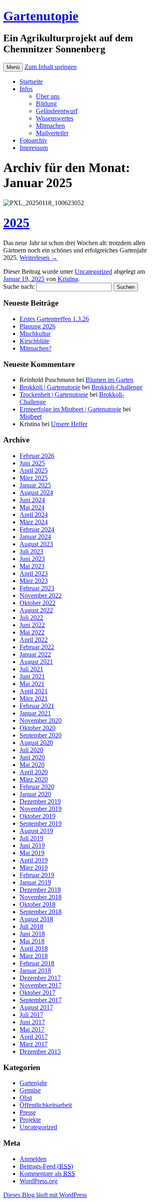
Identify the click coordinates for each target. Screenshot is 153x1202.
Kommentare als (47, 1173)
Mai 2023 (32, 566)
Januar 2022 (35, 654)
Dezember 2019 (40, 801)
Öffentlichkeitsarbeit (46, 1104)
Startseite (31, 81)
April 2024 (34, 514)
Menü (13, 67)
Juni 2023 (32, 558)
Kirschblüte (34, 340)
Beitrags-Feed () (46, 1166)
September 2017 (41, 999)
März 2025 (34, 477)
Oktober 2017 (37, 992)
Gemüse (30, 1090)
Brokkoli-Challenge (116, 387)
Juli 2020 (31, 749)
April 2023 (34, 573)
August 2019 (36, 830)
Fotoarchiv (33, 140)
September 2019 (41, 823)
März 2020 (34, 779)
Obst (26, 1097)
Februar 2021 (37, 705)
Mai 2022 (32, 632)
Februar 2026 (37, 455)
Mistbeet (31, 416)
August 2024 (36, 492)
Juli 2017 (31, 1014)
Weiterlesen (39, 257)
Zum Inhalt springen (50, 66)
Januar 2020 (35, 794)
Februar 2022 (37, 646)
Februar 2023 (37, 588)
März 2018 (34, 955)
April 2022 (34, 639)
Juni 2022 (32, 624)
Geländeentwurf (57, 110)
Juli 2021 (31, 669)
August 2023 (36, 544)
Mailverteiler (52, 133)
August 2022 (36, 610)
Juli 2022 (31, 617)
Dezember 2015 (40, 1051)
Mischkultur (35, 333)
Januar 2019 (35, 882)
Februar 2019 (37, 874)
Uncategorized (93, 271)
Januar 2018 (35, 970)
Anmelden (33, 1158)
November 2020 (41, 720)
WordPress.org (39, 1180)
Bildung (46, 103)
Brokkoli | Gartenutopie (50, 387)
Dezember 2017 (40, 977)
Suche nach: (19, 286)
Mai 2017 (32, 1029)
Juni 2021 (32, 676)
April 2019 (34, 860)
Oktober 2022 (37, 602)
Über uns (48, 96)
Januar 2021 (35, 713)
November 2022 (41, 595)
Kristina (68, 278)
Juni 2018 (32, 933)
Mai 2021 (32, 683)
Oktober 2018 (37, 904)
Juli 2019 (31, 838)
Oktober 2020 (37, 727)
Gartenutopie (40, 16)
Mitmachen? (35, 348)
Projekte (30, 1119)
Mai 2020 (32, 764)
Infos (26, 88)
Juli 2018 (31, 926)
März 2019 (34, 867)
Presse (28, 1112)
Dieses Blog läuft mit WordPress (45, 1194)
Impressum (34, 147)
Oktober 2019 (37, 816)
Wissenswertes (54, 118)
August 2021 (36, 661)
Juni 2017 (32, 1022)
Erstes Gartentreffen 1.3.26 (54, 318)
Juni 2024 (32, 499)
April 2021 (34, 691)
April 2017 (34, 1036)
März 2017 (34, 1044)
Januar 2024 (35, 536)
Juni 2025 (32, 463)
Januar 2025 (35, 485)
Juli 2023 (31, 551)
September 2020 (41, 735)
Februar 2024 (37, 529)
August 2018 (36, 919)
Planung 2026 (37, 326)
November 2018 (41, 897)
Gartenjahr (33, 1082)
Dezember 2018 (40, 889)
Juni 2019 (32, 845)
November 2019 (41, 808)
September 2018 (41, 911)
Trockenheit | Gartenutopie (54, 394)
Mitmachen (50, 125)
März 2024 (34, 521)
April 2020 (34, 772)
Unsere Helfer (69, 423)
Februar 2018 (37, 963)
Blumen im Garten (109, 379)
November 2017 (41, 985)
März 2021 (34, 698)
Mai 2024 (32, 507)
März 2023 (34, 580)
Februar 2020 (37, 786)
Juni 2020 (32, 757)
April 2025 (34, 470)
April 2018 (34, 948)
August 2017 (36, 1007)
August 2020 (36, 742)
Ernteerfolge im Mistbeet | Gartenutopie (70, 409)
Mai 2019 (32, 852)
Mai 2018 (32, 941)
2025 (16, 222)
